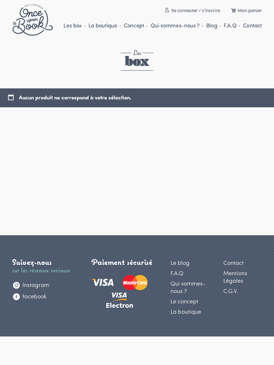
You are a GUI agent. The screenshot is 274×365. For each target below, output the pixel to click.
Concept (134, 25)
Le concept (184, 301)
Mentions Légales (235, 276)
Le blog (180, 262)
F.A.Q (230, 25)
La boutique (102, 25)
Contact (252, 25)
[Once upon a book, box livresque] (32, 20)
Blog (211, 25)
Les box (73, 25)
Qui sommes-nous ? (175, 25)
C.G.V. (230, 290)
